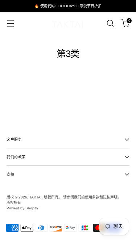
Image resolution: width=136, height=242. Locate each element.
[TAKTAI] (68, 23)
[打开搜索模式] (110, 23)
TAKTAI (35, 197)
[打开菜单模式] (10, 23)
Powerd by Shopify (22, 208)
